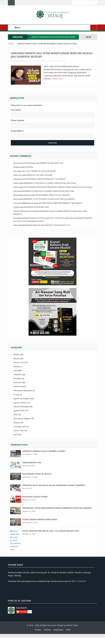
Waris (15, 434)
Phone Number (17, 120)
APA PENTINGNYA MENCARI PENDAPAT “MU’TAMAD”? (44, 179)
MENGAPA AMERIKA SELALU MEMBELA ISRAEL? (44, 451)
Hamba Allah (18, 211)
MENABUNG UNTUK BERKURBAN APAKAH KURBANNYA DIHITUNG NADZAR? (57, 508)
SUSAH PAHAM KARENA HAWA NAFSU (39, 519)
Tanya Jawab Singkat (21, 418)
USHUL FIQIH (18, 430)
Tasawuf (16, 422)
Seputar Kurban (19, 402)
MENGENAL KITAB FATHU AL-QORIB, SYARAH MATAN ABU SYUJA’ (50, 183)
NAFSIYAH (17, 386)
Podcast (47, 630)
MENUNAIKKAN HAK (31, 462)
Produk (16, 394)
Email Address (17, 131)
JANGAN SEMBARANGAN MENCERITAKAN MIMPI (53, 37)
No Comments (59, 61)
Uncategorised (19, 426)
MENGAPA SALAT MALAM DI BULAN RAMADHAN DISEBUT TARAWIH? (53, 485)
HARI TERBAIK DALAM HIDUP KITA (49, 163)
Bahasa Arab (18, 362)
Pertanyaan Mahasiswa (22, 390)
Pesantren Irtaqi (25, 61)
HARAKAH (17, 374)
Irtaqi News (58, 630)
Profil (68, 630)
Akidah (16, 354)
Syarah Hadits (19, 410)
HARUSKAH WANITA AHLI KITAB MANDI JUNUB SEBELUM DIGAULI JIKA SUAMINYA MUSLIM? (52, 54)
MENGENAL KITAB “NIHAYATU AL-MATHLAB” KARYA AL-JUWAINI (49, 199)
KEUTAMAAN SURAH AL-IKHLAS (36, 474)
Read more (58, 78)
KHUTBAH (17, 378)
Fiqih (51, 61)
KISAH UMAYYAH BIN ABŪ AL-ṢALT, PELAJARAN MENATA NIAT (50, 531)
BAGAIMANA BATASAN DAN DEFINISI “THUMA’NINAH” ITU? (46, 225)
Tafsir (15, 414)
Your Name (16, 110)
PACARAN (29, 167)
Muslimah (17, 382)
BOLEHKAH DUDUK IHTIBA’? (35, 496)
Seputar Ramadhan (21, 406)
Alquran (16, 358)
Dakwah (16, 366)
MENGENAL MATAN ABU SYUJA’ (36, 207)
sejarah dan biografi (21, 398)
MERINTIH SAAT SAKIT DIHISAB (39, 175)
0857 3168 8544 (79, 581)
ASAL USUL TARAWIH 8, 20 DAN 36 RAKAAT (38, 171)
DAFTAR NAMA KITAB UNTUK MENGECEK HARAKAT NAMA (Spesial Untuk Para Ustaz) (58, 187)
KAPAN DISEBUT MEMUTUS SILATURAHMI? (52, 195)
